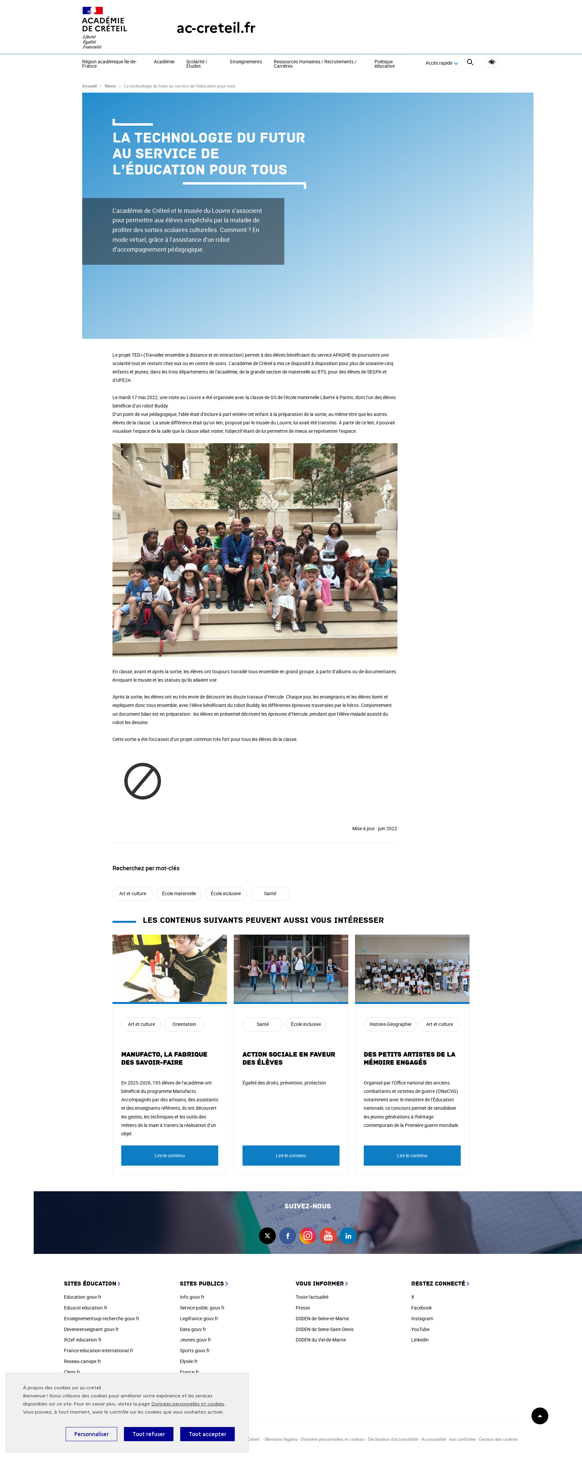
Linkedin (420, 1339)
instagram (307, 1235)
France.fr (189, 1372)
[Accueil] (116, 28)
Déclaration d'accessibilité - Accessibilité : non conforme (422, 1439)
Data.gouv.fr (193, 1329)
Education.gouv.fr (82, 1297)
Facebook (421, 1307)
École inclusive (226, 893)
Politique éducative (385, 64)
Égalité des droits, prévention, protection (284, 1082)
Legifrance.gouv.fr (199, 1318)
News (110, 86)
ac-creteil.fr (216, 27)
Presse (303, 1307)
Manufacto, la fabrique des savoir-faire (164, 1058)
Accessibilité (492, 62)
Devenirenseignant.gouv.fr (91, 1329)
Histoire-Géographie (390, 1024)
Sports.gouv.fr (195, 1350)
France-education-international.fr (98, 1350)
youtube (328, 1235)
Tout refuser (148, 1434)
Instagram (422, 1318)
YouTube (420, 1329)
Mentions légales (281, 1439)
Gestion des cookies (498, 1439)
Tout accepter (207, 1434)
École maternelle (179, 893)
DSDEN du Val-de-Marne (321, 1339)
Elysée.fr (189, 1361)
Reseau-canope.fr (82, 1361)
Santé (270, 893)
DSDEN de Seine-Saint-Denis (325, 1329)
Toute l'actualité (312, 1297)
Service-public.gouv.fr (202, 1307)
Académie (164, 62)
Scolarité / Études (196, 64)
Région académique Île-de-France (109, 64)
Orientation (184, 1024)
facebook (287, 1235)
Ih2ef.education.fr (83, 1339)
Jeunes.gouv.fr (195, 1339)
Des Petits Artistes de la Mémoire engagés (409, 1058)
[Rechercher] (470, 63)
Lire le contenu (170, 1155)
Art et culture (132, 893)
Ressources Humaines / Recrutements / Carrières (315, 64)
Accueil (89, 86)
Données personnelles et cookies (187, 1403)
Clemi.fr (72, 1372)
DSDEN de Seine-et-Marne (322, 1318)
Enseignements (246, 62)
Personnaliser (91, 1434)
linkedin (348, 1235)
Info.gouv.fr (192, 1297)
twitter (267, 1235)
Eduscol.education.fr (85, 1307)
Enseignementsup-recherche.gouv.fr (101, 1318)
